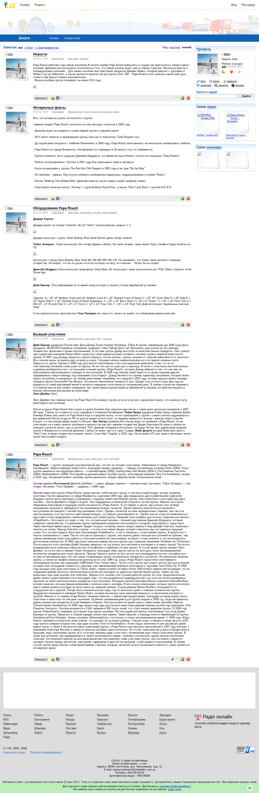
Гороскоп (102, 719)
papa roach (73, 58)
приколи (232, 81)
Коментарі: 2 (41, 198)
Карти (100, 728)
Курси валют (167, 719)
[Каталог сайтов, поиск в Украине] (246, 748)
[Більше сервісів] (62, 98)
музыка (97, 212)
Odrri (10, 54)
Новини (132, 728)
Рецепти (71, 732)
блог (203, 81)
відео (216, 81)
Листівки (71, 728)
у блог (28, 47)
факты (116, 112)
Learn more (174, 789)
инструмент (86, 212)
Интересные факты (49, 107)
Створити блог (72, 38)
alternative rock (75, 112)
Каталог (133, 715)
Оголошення (42, 719)
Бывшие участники (49, 334)
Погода (70, 719)
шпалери (206, 85)
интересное (105, 112)
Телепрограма (136, 719)
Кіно (162, 728)
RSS (6, 719)
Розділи (39, 4)
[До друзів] (224, 71)
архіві (213, 91)
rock (99, 338)
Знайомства (104, 723)
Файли (38, 732)
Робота (38, 715)
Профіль (203, 49)
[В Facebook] (57, 98)
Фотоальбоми (136, 723)
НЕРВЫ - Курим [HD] (207, 135)
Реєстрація (248, 4)
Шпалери (40, 728)
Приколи (71, 723)
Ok (250, 788)
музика (240, 85)
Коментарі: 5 (41, 659)
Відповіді (133, 732)
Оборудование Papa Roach (55, 208)
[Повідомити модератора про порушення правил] (188, 98)
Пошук (70, 715)
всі (20, 47)
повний (186, 47)
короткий (174, 47)
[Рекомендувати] (182, 98)
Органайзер (10, 732)
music (87, 112)
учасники (107, 338)
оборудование (109, 212)
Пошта (7, 715)
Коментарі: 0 (41, 98)
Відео (6, 728)
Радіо (6, 736)
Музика (101, 732)
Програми (103, 715)
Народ (38, 723)
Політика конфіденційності (46, 752)
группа (94, 112)
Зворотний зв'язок (14, 752)
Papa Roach (58, 58)
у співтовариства (46, 47)
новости (84, 58)
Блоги (163, 723)
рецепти (223, 85)
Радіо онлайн (217, 716)
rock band (114, 458)
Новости (40, 54)
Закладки (165, 715)
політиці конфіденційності (175, 786)
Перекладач (10, 723)
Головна (25, 4)
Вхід (234, 4)
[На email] (53, 98)
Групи (162, 732)
